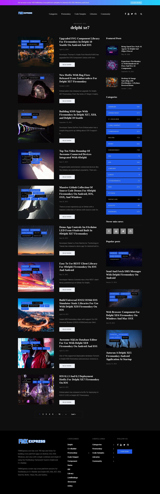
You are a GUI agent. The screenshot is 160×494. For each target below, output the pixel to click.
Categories (53, 14)
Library (25, 47)
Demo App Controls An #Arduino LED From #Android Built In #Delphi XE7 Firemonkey (78, 230)
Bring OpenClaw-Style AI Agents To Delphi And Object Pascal (131, 49)
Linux (124, 174)
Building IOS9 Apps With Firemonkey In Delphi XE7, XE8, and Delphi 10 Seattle (77, 114)
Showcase (26, 162)
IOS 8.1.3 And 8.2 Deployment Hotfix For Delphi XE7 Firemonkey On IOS (79, 379)
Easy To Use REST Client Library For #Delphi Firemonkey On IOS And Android (78, 266)
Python (124, 193)
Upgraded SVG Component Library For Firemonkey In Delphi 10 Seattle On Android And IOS (79, 41)
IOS (41, 44)
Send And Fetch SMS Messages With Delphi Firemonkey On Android (123, 274)
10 (59, 414)
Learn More (136, 2)
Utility (35, 199)
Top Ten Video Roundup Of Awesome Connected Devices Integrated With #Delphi (75, 154)
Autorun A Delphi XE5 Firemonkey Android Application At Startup (119, 356)
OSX (32, 47)
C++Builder (26, 156)
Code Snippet (38, 193)
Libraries (93, 14)
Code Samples (80, 14)
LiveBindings (124, 181)
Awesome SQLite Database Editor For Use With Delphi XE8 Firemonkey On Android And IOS (78, 343)
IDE (42, 77)
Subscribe (125, 451)
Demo (24, 44)
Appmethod (26, 114)
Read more (67, 64)
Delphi (44, 41)
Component (35, 41)
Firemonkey (66, 14)
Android (25, 41)
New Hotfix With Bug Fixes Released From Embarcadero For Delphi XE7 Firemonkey (78, 78)
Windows (39, 47)
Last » (73, 414)
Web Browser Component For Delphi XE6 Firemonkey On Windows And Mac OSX (123, 315)
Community (105, 14)
